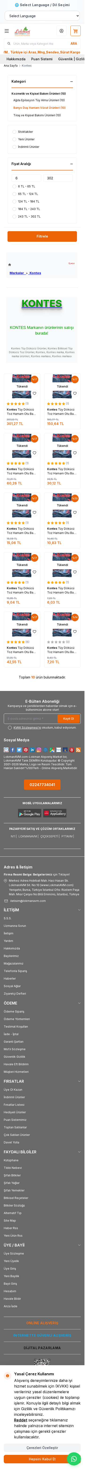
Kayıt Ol (68, 718)
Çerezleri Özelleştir (42, 1448)
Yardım (8, 941)
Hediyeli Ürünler (15, 1112)
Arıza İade (10, 1306)
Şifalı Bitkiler (12, 1175)
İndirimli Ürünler (14, 1097)
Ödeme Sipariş (14, 1011)
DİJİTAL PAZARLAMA (42, 1348)
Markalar (18, 273)
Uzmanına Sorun (15, 926)
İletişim (8, 933)
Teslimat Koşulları (16, 1026)
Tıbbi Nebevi (13, 1168)
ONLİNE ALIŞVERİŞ (42, 1323)
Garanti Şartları (13, 1041)
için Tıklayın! (37, 874)
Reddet (20, 1420)
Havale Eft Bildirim (16, 1064)
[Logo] (27, 30)
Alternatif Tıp (13, 1213)
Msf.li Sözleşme (15, 1049)
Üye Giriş (10, 1268)
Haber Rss (11, 1228)
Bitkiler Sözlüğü (14, 1205)
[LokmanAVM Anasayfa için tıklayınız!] (24, 264)
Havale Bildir (12, 1298)
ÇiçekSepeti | (50, 836)
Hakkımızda (16, 59)
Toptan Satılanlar (15, 1127)
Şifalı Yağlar (11, 1183)
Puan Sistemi (42, 59)
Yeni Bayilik (11, 1276)
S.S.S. (7, 918)
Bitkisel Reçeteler (16, 1198)
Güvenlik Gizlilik (14, 1056)
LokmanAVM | (28, 836)
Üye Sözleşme (14, 1253)
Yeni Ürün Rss (13, 1235)
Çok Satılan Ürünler (17, 1135)
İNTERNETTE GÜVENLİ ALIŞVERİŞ (42, 1335)
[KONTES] (72, 263)
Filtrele (42, 236)
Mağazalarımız (13, 963)
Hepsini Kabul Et (42, 1459)
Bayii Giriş (10, 1283)
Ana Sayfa (11, 65)
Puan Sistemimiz (15, 1120)
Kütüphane (11, 1160)
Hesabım (10, 1291)
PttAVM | (67, 836)
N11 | (14, 836)
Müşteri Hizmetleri (16, 1072)
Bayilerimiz (11, 956)
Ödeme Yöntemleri (17, 1019)
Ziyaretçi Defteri (15, 993)
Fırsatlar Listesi (14, 1104)
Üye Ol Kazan (13, 1089)
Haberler (10, 978)
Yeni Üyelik (11, 1261)
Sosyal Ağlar (12, 986)
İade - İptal (11, 1034)
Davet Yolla (11, 1142)
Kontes (34, 273)
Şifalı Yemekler (14, 1190)
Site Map (10, 1220)
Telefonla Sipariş (15, 971)
